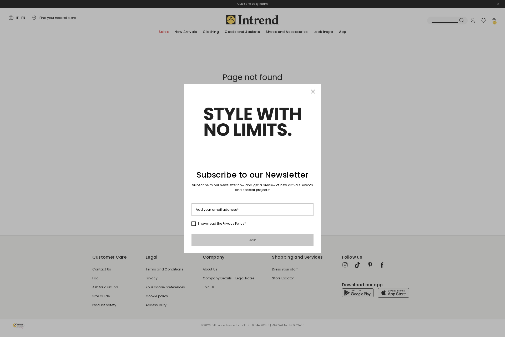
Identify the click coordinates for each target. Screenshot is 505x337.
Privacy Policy (233, 223)
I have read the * (222, 224)
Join (252, 240)
